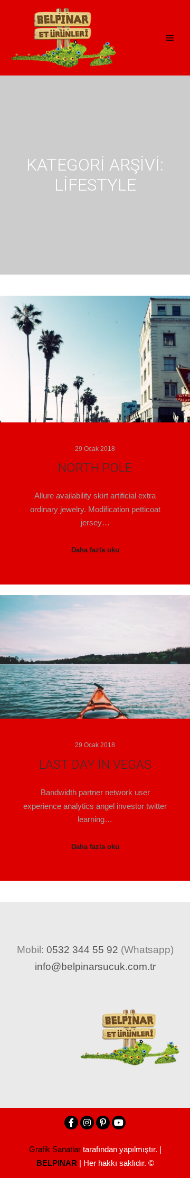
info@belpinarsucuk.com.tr (95, 966)
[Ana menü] (169, 38)
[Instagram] (87, 1122)
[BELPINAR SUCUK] (63, 38)
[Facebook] (71, 1122)
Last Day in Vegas (95, 764)
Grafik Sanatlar (55, 1149)
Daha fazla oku (95, 550)
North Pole (95, 467)
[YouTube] (119, 1122)
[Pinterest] (103, 1122)
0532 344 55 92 (82, 949)
